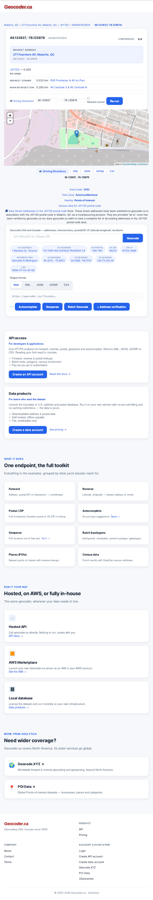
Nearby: (79, 200)
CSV (112, 171)
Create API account (91, 856)
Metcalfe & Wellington (25, 259)
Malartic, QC (11, 24)
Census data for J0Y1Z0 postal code (79, 205)
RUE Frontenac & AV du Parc (67, 80)
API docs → (16, 636)
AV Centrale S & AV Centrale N (68, 87)
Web (16, 284)
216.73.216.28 (105, 259)
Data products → (19, 707)
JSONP (53, 284)
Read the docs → (60, 373)
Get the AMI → (18, 671)
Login (82, 850)
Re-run (114, 101)
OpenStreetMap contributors (135, 163)
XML (75, 171)
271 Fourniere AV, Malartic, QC (39, 24)
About (7, 850)
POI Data (84, 873)
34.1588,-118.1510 (81, 259)
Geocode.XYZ (87, 867)
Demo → (115, 516)
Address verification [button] (113, 307)
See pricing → (57, 429)
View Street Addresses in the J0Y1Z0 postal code (37, 210)
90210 (112, 249)
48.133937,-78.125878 (108, 24)
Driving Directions (23, 100)
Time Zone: (79, 194)
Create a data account (28, 430)
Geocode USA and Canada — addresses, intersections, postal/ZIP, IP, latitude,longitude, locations (66, 230)
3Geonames (86, 878)
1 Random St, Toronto (24, 249)
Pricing (83, 834)
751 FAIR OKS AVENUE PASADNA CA (64, 249)
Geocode (133, 238)
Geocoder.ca (18, 6)
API (81, 829)
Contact (9, 856)
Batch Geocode (78, 307)
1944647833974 (81, 24)
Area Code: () (79, 189)
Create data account (91, 862)
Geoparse (52, 307)
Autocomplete (28, 307)
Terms (8, 862)
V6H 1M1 (97, 249)
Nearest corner (96, 101)
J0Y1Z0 (64, 24)
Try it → (45, 538)
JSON (87, 171)
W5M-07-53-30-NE (23, 269)
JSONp (100, 171)
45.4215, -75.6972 (54, 259)
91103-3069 (129, 249)
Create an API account (28, 374)
